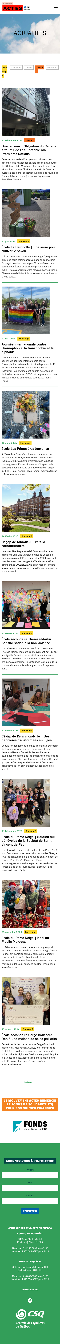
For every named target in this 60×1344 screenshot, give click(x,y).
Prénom (30, 1169)
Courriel (30, 1195)
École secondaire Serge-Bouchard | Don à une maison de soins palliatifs (29, 1037)
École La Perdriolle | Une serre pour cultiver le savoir (29, 249)
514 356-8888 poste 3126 (35, 1248)
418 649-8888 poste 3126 (35, 1276)
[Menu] (56, 8)
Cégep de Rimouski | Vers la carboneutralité (23, 544)
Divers (29, 67)
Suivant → (30, 1082)
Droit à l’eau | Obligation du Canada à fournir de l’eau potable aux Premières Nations (29, 150)
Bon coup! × (4, 71)
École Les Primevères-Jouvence (25, 448)
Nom (30, 1182)
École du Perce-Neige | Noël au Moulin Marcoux (25, 940)
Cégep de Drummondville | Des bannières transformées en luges (27, 738)
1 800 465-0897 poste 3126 (35, 1251)
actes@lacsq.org (30, 1289)
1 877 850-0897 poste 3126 (35, 1279)
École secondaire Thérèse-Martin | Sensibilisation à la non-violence (28, 641)
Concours (16, 67)
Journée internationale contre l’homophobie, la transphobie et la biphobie (28, 348)
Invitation (52, 67)
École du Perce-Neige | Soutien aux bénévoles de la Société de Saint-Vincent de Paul (28, 841)
